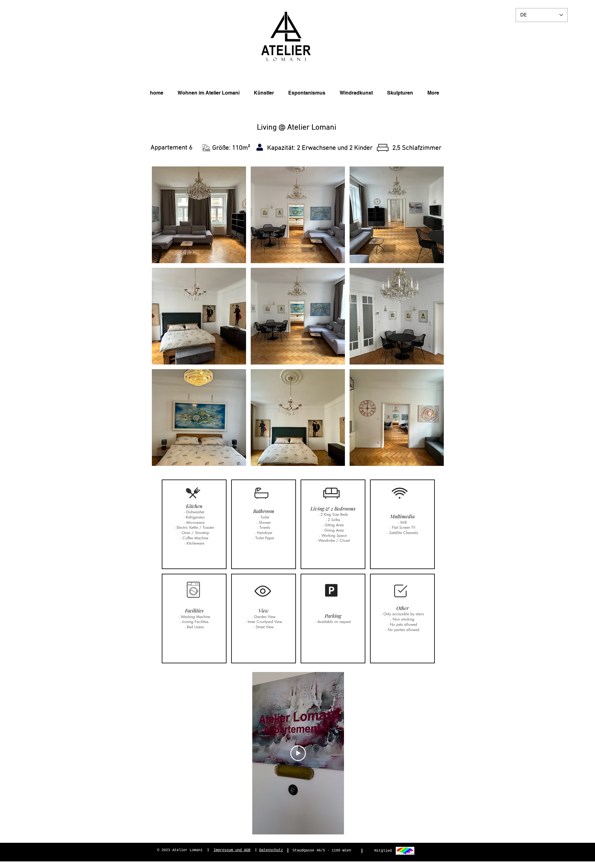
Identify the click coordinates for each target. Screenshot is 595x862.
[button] (199, 214)
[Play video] (298, 753)
